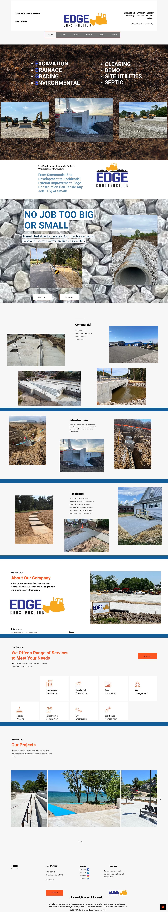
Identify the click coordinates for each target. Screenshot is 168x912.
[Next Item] (160, 798)
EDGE (15, 866)
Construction (15, 869)
